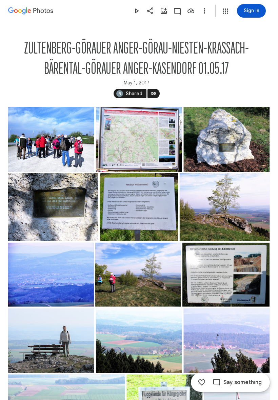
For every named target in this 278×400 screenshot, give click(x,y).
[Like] (202, 382)
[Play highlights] (136, 11)
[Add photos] (164, 11)
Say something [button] (242, 382)
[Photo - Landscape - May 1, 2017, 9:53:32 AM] (139, 207)
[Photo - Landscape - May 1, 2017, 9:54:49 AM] (51, 340)
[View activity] (177, 11)
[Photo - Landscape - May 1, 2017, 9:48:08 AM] (139, 139)
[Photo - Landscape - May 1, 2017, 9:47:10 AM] (51, 139)
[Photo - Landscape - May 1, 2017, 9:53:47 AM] (225, 207)
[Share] (150, 11)
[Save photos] (191, 11)
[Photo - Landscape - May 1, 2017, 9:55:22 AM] (226, 340)
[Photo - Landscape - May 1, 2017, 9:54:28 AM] (226, 275)
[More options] (204, 11)
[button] (225, 11)
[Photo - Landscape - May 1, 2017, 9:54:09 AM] (138, 275)
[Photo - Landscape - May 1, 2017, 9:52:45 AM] (226, 139)
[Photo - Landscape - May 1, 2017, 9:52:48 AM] (53, 207)
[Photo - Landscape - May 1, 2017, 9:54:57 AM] (139, 340)
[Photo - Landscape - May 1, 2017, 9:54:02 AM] (51, 275)
